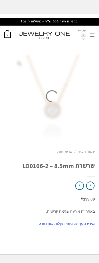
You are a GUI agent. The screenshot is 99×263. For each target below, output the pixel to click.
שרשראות (64, 152)
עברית (82, 30)
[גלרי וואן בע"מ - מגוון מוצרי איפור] (44, 35)
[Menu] (92, 35)
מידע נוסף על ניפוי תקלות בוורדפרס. (66, 223)
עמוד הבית (86, 152)
